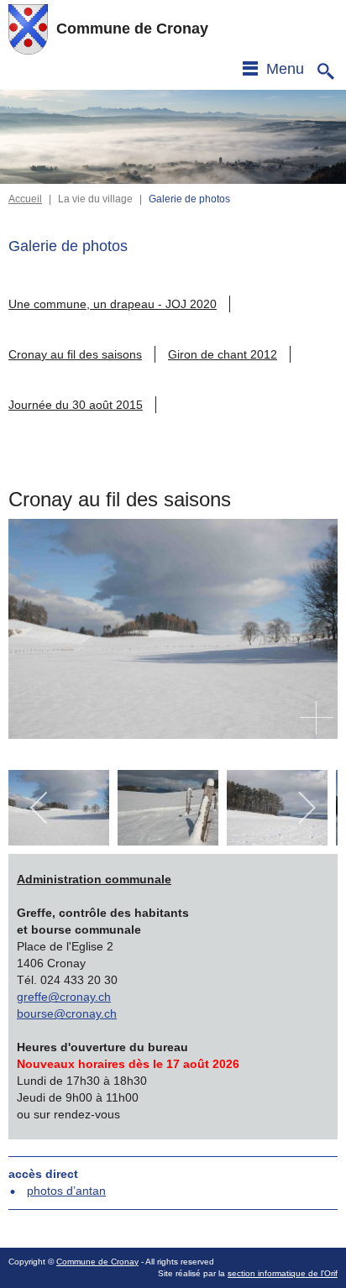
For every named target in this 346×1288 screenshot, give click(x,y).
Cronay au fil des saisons (75, 354)
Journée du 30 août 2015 (75, 404)
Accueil (25, 199)
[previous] (40, 808)
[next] (306, 808)
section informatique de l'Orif (283, 1273)
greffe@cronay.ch (64, 996)
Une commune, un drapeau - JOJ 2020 (112, 304)
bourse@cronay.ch (67, 1013)
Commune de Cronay (97, 1261)
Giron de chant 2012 (222, 354)
